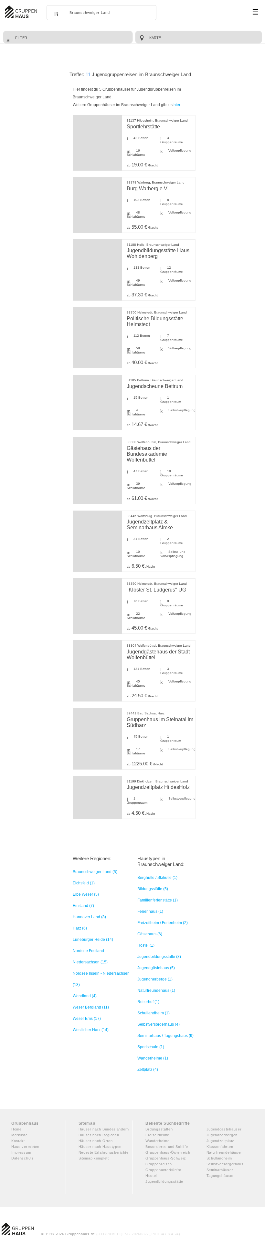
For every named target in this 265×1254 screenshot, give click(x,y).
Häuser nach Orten (96, 1141)
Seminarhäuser (220, 1170)
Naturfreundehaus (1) (156, 990)
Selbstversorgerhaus (225, 1164)
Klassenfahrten (220, 1147)
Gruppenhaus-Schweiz (165, 1158)
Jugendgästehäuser (224, 1129)
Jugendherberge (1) (155, 979)
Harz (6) (80, 928)
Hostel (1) (145, 945)
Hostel (151, 1176)
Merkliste (19, 1135)
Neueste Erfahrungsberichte (104, 1152)
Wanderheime (157, 1141)
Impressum (21, 1152)
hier (177, 105)
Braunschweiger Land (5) (95, 872)
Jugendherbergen (222, 1135)
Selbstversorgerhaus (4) (158, 1024)
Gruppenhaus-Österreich (167, 1152)
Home (16, 1129)
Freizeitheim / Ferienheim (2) (162, 923)
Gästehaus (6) (149, 934)
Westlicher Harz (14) (91, 1030)
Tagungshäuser (220, 1176)
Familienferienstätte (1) (157, 900)
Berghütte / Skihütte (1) (157, 877)
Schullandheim (219, 1158)
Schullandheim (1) (153, 1013)
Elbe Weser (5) (86, 894)
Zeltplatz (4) (147, 1069)
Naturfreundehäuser (224, 1152)
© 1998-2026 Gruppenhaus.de (110, 1234)
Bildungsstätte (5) (152, 889)
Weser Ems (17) (87, 1018)
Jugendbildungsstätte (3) (159, 956)
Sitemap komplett (94, 1158)
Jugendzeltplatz (221, 1141)
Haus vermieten (25, 1147)
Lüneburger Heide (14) (93, 939)
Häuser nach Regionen (99, 1135)
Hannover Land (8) (89, 917)
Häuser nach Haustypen (100, 1147)
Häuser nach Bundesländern (104, 1129)
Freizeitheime (157, 1135)
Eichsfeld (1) (84, 883)
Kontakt (18, 1141)
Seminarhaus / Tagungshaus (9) (165, 1035)
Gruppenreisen (158, 1164)
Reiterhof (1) (148, 1002)
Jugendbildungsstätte (164, 1181)
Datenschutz (22, 1158)
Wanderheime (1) (152, 1058)
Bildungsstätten (159, 1129)
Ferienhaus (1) (150, 911)
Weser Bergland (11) (91, 1007)
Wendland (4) (85, 996)
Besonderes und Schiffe (166, 1147)
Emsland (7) (83, 905)
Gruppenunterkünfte (163, 1170)
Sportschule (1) (150, 1047)
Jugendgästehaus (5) (156, 968)
